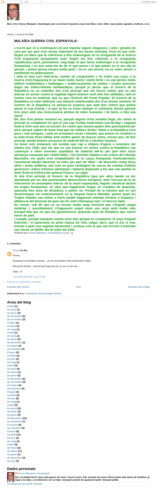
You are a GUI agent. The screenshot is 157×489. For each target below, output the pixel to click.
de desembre (14, 316)
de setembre (14, 349)
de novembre (14, 319)
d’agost (11, 322)
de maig (11, 329)
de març (11, 309)
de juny (11, 359)
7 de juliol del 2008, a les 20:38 (29, 276)
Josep (16, 250)
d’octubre (12, 346)
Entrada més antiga (139, 287)
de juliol (11, 326)
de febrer (12, 372)
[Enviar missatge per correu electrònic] (72, 232)
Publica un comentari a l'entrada (24, 281)
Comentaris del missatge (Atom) (43, 293)
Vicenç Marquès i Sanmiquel (33, 473)
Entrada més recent (18, 287)
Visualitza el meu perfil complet (24, 483)
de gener (12, 313)
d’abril (10, 306)
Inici (78, 287)
